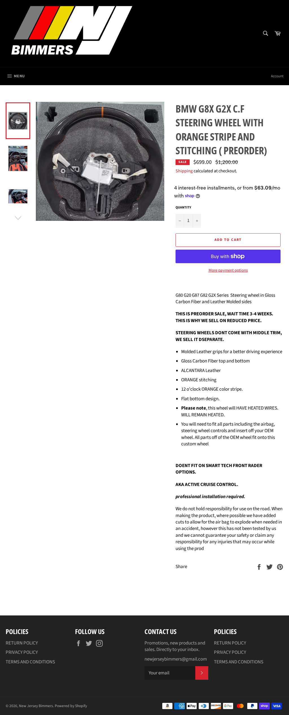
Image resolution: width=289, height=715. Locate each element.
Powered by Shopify (71, 706)
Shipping (184, 171)
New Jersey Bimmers (36, 706)
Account (277, 76)
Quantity (183, 207)
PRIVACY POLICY (22, 652)
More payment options (228, 270)
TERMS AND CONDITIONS (30, 662)
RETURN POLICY (22, 643)
